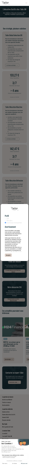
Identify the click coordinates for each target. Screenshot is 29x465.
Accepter (8, 255)
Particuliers (9, 220)
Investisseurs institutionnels (14, 223)
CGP (8, 218)
